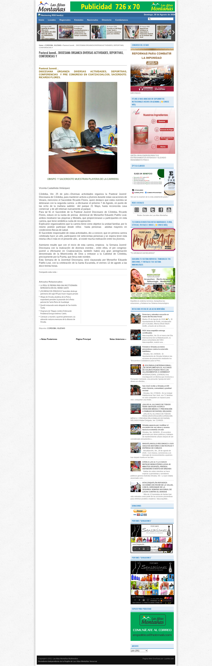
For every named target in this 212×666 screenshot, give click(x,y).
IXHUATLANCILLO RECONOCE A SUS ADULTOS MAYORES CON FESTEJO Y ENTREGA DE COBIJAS (130, 34)
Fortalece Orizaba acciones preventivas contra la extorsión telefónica (155, 349)
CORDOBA (49, 45)
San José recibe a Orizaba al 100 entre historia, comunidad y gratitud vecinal (156, 388)
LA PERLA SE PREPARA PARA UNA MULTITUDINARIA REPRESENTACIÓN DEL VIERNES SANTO (58, 286)
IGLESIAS (57, 45)
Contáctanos (121, 20)
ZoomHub (165, 549)
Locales (52, 20)
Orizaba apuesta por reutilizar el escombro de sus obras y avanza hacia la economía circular (156, 427)
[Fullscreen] (148, 549)
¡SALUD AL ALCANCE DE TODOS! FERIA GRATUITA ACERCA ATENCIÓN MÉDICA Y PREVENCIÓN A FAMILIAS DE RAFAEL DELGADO (157, 408)
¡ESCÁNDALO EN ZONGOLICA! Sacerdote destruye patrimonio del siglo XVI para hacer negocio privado (59, 292)
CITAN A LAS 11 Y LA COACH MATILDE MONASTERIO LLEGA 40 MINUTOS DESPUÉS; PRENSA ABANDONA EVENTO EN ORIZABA (156, 465)
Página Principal (83, 339)
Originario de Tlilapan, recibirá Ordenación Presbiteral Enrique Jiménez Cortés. (56, 312)
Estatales (78, 20)
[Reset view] (144, 549)
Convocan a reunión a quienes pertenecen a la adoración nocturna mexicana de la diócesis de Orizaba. (57, 319)
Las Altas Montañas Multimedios (65, 659)
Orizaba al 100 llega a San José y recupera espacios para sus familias (64, 31)
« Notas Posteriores (48, 339)
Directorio (106, 20)
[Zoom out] (135, 549)
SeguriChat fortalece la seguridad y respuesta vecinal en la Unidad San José (96, 33)
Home (41, 45)
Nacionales (92, 20)
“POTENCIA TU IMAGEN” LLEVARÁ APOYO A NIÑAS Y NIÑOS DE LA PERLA (162, 32)
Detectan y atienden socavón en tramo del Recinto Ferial (155, 316)
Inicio (41, 20)
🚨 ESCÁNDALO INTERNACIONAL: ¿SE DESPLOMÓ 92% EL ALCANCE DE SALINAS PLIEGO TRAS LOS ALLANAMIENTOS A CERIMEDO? (157, 368)
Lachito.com (169, 659)
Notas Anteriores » (118, 339)
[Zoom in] (139, 549)
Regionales (65, 20)
